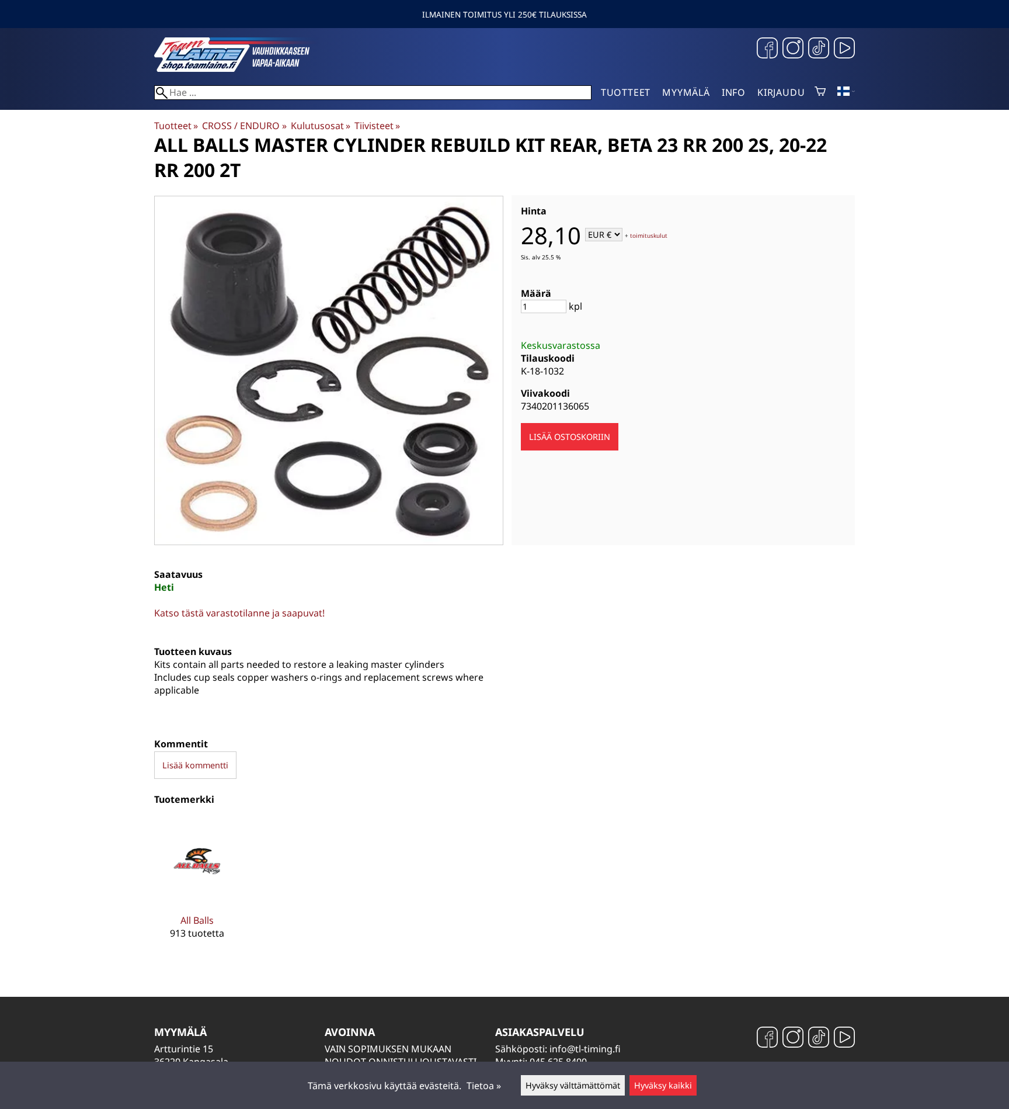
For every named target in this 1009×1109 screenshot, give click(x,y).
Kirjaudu (781, 92)
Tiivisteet (377, 125)
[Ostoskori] (820, 92)
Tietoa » (484, 1085)
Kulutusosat (320, 125)
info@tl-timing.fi (585, 1048)
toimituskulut (648, 235)
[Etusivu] (241, 68)
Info (734, 92)
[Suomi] (846, 92)
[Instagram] (792, 49)
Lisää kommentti (195, 765)
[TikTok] (818, 49)
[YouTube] (844, 49)
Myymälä (686, 92)
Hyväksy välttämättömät (573, 1085)
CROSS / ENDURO (244, 125)
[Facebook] (767, 49)
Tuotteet (625, 92)
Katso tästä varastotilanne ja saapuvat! (239, 613)
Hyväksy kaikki (663, 1085)
